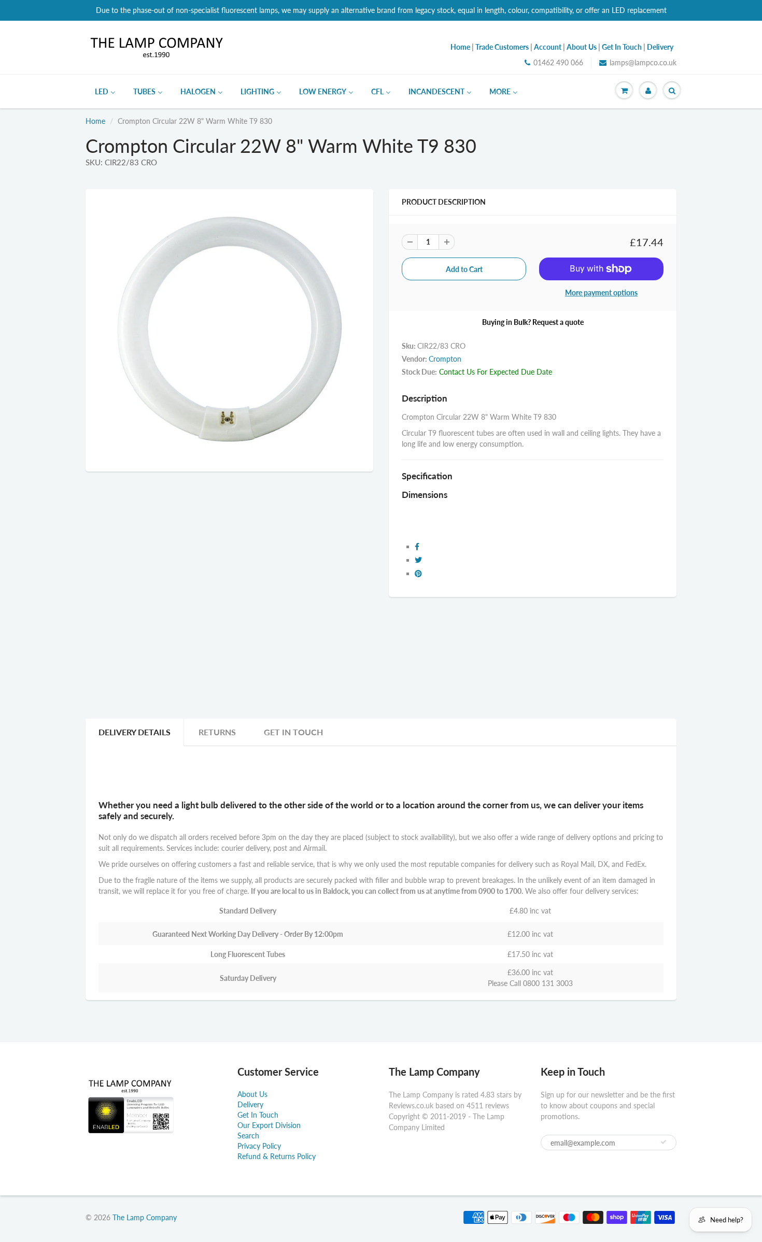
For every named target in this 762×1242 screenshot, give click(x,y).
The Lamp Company (144, 1217)
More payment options (601, 292)
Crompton (445, 358)
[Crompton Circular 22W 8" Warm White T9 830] (229, 329)
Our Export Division (269, 1125)
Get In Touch (293, 732)
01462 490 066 (558, 62)
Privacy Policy (259, 1145)
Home (95, 121)
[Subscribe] (663, 1142)
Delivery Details (134, 732)
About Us (252, 1094)
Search (248, 1135)
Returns (217, 732)
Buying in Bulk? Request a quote (533, 322)
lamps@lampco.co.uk (643, 62)
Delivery (250, 1104)
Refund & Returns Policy (276, 1156)
